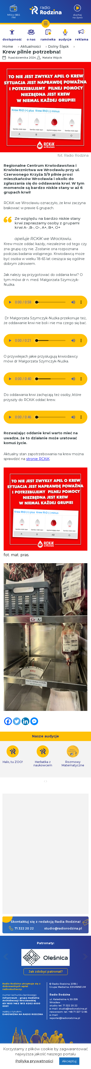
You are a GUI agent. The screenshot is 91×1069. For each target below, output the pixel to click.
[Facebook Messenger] (34, 721)
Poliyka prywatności (34, 1061)
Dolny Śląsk (58, 46)
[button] (5, 956)
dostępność (12, 39)
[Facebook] (8, 721)
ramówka (48, 39)
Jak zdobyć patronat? (46, 971)
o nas (31, 39)
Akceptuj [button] (69, 1061)
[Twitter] (17, 721)
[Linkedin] (25, 721)
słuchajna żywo (78, 16)
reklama (81, 39)
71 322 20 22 (24, 928)
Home (7, 46)
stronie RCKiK (38, 459)
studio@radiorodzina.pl (63, 928)
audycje (65, 39)
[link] (43, 756)
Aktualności (30, 46)
